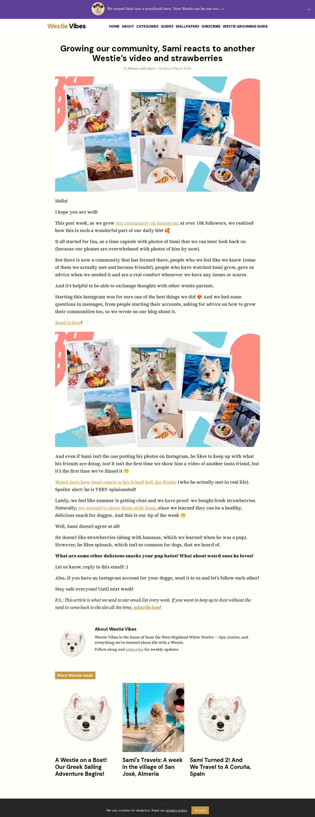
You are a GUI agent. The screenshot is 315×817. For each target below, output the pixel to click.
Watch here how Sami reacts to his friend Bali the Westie (116, 482)
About (128, 26)
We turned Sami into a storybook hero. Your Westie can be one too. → (165, 8)
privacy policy (176, 810)
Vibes (66, 26)
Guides (167, 26)
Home (114, 26)
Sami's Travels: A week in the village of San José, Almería (152, 766)
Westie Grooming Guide (245, 26)
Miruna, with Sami (141, 68)
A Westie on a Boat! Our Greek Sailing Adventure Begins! (81, 766)
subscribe (134, 649)
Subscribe (211, 26)
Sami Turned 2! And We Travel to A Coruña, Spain (220, 766)
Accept (200, 810)
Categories (147, 26)
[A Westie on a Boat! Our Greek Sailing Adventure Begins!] (86, 717)
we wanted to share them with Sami (117, 508)
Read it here (68, 323)
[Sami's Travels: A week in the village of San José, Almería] (153, 717)
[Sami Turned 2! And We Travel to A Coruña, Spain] (221, 717)
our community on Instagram (147, 223)
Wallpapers (187, 26)
